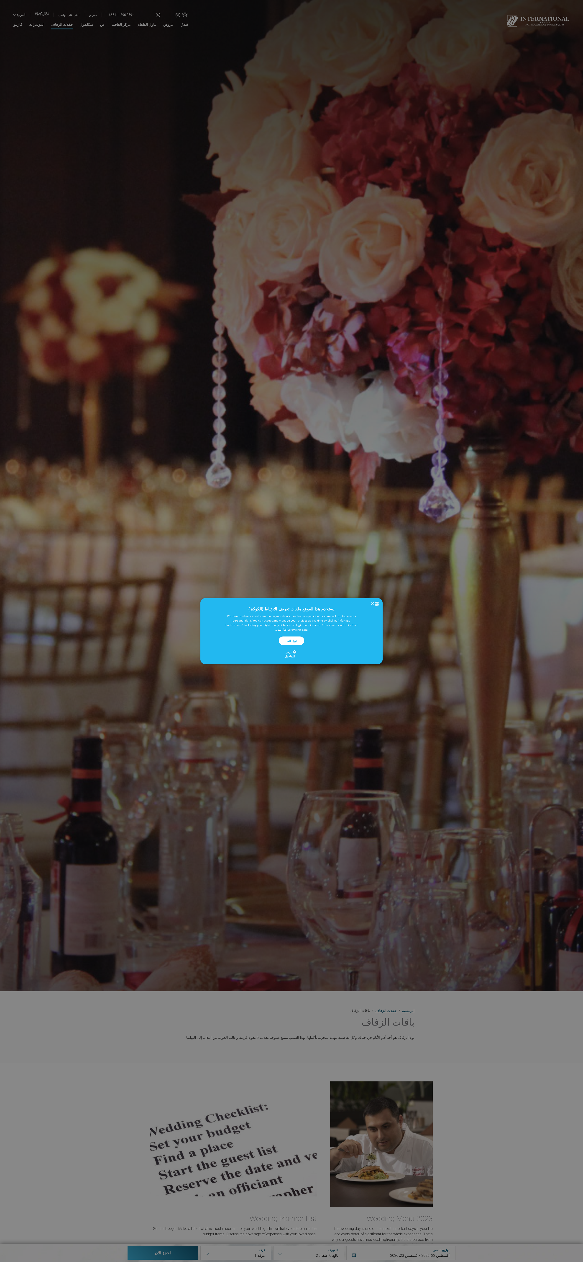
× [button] (373, 603)
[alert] (291, 631)
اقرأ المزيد (281, 629)
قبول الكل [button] (291, 641)
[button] (291, 654)
